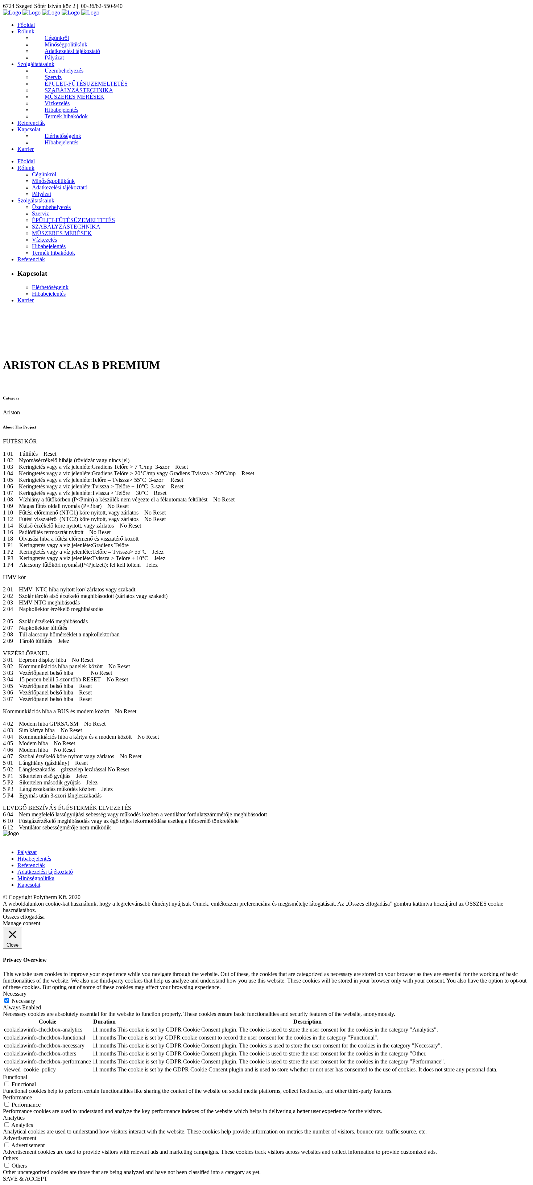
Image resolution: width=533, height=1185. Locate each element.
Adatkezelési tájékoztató (45, 872)
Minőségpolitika (35, 878)
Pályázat (27, 852)
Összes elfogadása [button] (24, 917)
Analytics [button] (14, 1118)
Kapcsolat (28, 885)
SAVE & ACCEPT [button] (25, 1179)
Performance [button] (17, 1097)
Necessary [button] (14, 994)
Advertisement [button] (19, 1138)
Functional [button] (15, 1077)
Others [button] (10, 1158)
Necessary (23, 1001)
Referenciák (31, 865)
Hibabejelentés (34, 859)
